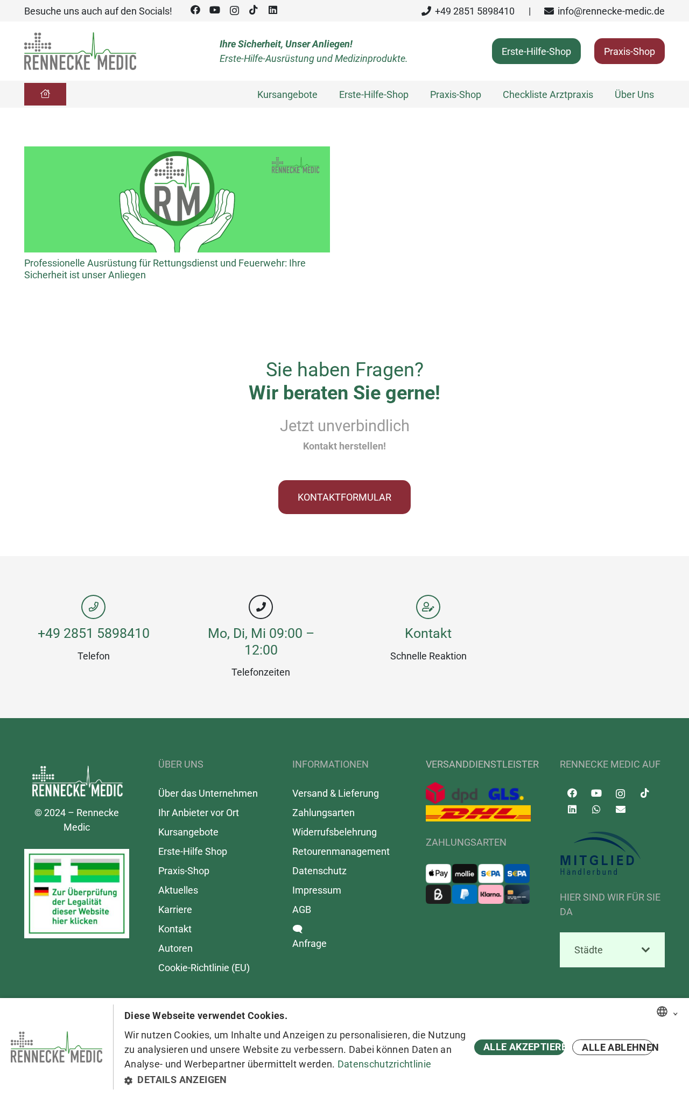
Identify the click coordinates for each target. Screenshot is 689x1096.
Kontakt (428, 633)
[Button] (45, 94)
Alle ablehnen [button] (617, 1047)
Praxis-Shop (183, 870)
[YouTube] (214, 10)
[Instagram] (234, 11)
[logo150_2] (612, 853)
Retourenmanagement (341, 851)
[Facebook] (195, 10)
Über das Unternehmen (208, 793)
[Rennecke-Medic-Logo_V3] (80, 51)
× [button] (675, 1012)
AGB (301, 909)
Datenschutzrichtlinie (384, 1064)
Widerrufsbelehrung (334, 832)
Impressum (316, 890)
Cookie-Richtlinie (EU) (204, 967)
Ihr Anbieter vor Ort (198, 812)
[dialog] (344, 1047)
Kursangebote (188, 832)
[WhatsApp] (596, 809)
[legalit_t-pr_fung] (76, 893)
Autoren (175, 948)
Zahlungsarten (323, 812)
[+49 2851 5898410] (93, 607)
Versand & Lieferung (335, 793)
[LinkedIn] (273, 10)
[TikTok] (253, 10)
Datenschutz (319, 870)
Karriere (175, 909)
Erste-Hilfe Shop (192, 851)
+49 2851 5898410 (94, 633)
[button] (297, 1079)
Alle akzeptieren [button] (524, 1046)
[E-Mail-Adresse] (620, 809)
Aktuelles (178, 890)
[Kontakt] (428, 607)
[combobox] (662, 1011)
